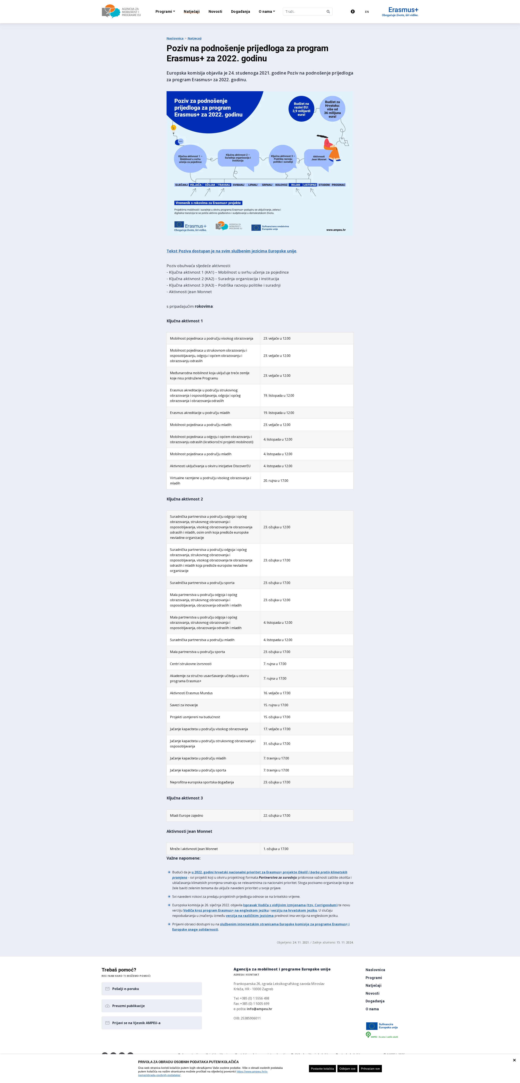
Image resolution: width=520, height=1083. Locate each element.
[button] (165, 11)
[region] (260, 1068)
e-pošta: (253, 1009)
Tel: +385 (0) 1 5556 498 (251, 998)
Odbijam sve (347, 1068)
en (367, 12)
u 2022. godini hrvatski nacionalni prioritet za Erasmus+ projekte (245, 872)
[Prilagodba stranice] (353, 11)
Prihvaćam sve (370, 1068)
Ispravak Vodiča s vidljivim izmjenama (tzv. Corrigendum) (290, 905)
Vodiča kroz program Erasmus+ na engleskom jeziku (226, 910)
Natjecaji (195, 38)
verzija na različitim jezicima (250, 915)
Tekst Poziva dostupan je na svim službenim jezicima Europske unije (231, 251)
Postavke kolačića (322, 1068)
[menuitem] (192, 11)
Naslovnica (175, 38)
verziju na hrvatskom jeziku (294, 910)
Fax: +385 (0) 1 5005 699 (251, 1003)
